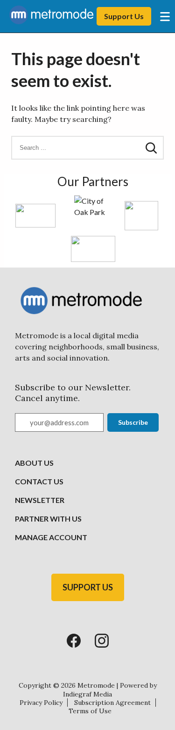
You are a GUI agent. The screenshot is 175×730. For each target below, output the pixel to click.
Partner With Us (48, 518)
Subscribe (133, 422)
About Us (34, 462)
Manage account (51, 537)
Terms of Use (90, 711)
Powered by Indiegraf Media (110, 689)
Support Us (124, 16)
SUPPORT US (88, 587)
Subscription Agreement (112, 702)
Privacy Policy (41, 702)
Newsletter (39, 500)
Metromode (96, 685)
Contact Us (39, 481)
